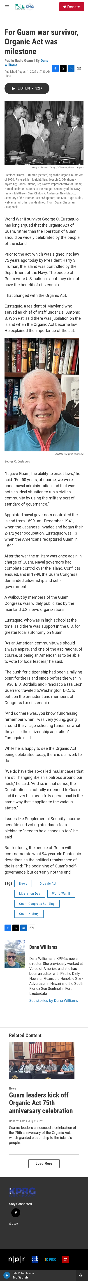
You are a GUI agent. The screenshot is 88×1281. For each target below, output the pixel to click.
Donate (73, 7)
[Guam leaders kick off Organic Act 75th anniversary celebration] (41, 1060)
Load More (44, 1163)
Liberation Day (29, 893)
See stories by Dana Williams (53, 1000)
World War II (61, 893)
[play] (7, 1275)
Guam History (29, 913)
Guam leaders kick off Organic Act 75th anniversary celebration (41, 1103)
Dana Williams (43, 947)
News (23, 883)
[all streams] (82, 1275)
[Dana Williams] (15, 954)
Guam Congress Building (37, 904)
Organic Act (48, 883)
